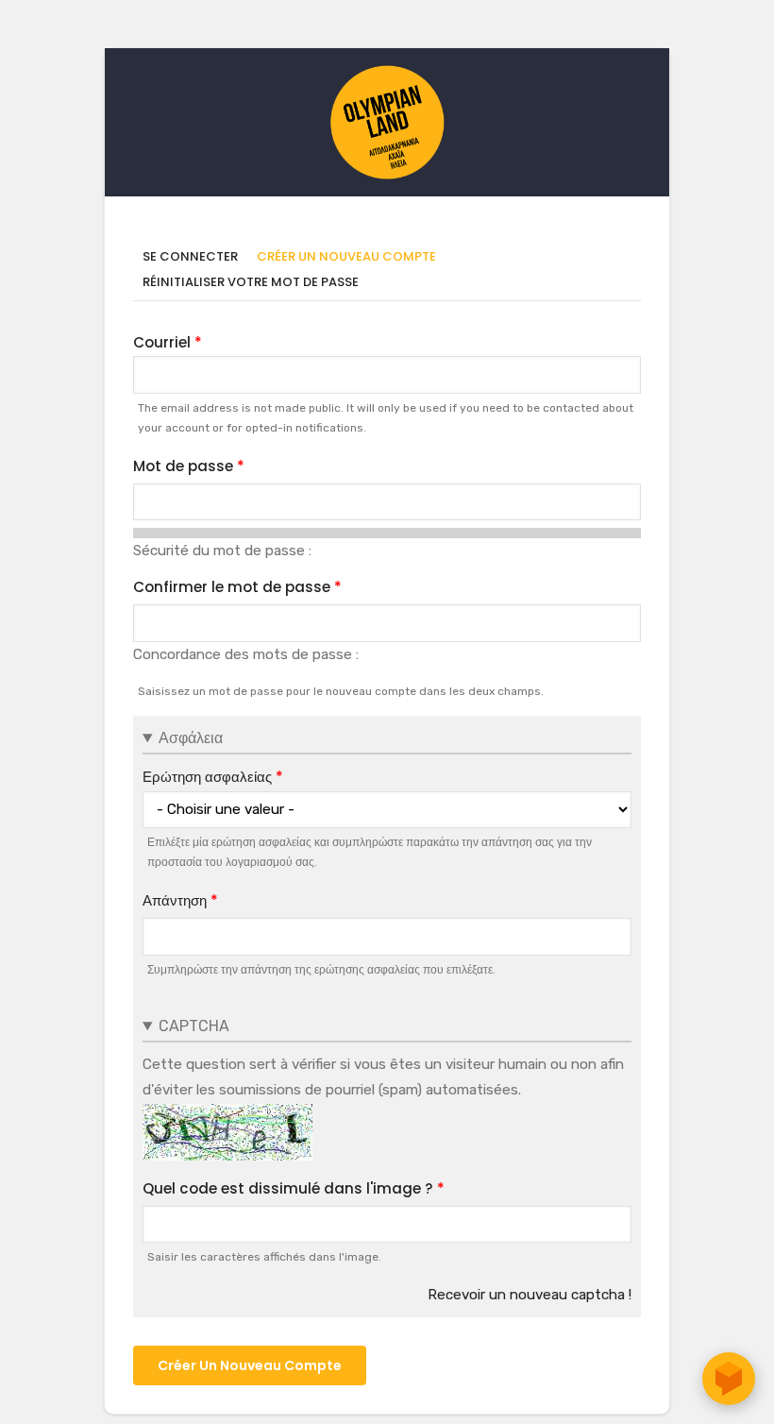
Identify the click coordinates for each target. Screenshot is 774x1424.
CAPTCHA (194, 1026)
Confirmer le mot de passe (231, 587)
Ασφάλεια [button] (191, 738)
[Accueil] (387, 74)
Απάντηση (175, 900)
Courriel (162, 342)
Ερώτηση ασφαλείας (207, 777)
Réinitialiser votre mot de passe (251, 282)
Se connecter (190, 256)
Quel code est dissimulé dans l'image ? (288, 1188)
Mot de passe (183, 466)
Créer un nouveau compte (351, 257)
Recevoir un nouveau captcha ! (529, 1294)
